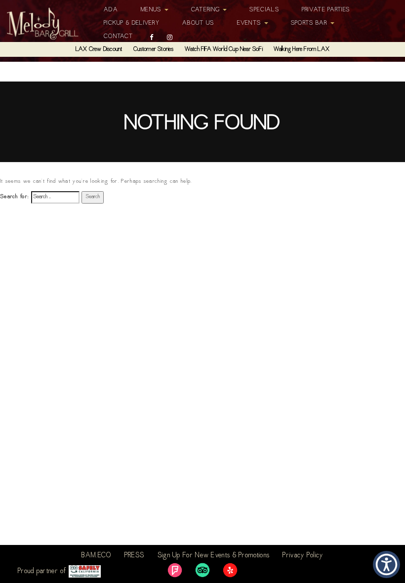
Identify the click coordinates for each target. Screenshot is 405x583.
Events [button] (250, 23)
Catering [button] (206, 9)
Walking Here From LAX (301, 49)
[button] (386, 564)
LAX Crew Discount (99, 49)
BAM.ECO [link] (96, 556)
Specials (264, 9)
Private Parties (326, 9)
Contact (118, 36)
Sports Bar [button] (310, 23)
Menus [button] (152, 9)
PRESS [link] (134, 556)
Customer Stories (153, 49)
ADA (111, 9)
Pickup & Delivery (132, 23)
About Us (198, 23)
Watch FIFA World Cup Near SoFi (224, 49)
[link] (175, 570)
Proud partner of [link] (43, 572)
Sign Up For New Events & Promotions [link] (214, 556)
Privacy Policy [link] (303, 556)
